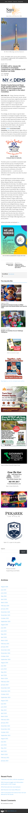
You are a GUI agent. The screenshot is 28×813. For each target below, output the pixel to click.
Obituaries (10, 1)
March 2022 (4, 754)
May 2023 (3, 710)
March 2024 (4, 678)
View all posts (11, 274)
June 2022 (4, 745)
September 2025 (5, 621)
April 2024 (4, 675)
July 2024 (3, 666)
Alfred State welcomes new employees (11, 787)
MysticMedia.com (12, 811)
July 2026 (3, 590)
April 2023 (4, 713)
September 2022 (5, 735)
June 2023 (4, 707)
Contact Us (15, 1)
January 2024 (4, 685)
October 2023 (5, 694)
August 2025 (4, 624)
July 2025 (3, 628)
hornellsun (6, 73)
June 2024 (4, 669)
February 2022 (5, 757)
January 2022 (4, 760)
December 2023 (5, 688)
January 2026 (4, 609)
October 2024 (5, 656)
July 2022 (3, 742)
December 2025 (5, 612)
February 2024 (5, 681)
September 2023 (5, 697)
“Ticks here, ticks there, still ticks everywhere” (12, 779)
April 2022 (4, 751)
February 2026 (5, 605)
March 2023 (4, 716)
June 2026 (4, 593)
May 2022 (3, 748)
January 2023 (4, 723)
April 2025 (4, 637)
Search (3, 548)
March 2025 (4, 640)
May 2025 (3, 634)
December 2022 (5, 726)
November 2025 (5, 615)
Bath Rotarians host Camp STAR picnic (10, 790)
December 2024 (5, 650)
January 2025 (4, 647)
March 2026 (4, 602)
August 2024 (4, 662)
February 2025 (5, 643)
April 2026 (4, 599)
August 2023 (4, 700)
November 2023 (5, 691)
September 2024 (5, 659)
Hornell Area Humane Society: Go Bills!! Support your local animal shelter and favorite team (14, 306)
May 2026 (3, 596)
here (18, 222)
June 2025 (4, 631)
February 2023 (5, 719)
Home (6, 1)
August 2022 (4, 738)
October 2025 (5, 618)
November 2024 (5, 653)
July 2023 (3, 704)
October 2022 (5, 732)
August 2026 (4, 586)
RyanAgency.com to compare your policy (12, 381)
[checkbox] (2, 810)
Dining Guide (20, 1)
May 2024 (3, 672)
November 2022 (5, 729)
